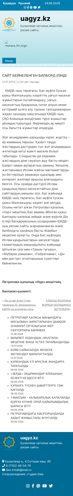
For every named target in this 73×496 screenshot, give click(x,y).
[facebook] (28, 7)
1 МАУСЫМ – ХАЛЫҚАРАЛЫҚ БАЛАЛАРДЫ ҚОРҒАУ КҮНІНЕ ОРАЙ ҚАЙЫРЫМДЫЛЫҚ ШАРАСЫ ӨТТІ (40, 402)
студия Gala (35, 474)
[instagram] (25, 7)
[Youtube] (35, 7)
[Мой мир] (31, 7)
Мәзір (9, 61)
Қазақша (9, 3)
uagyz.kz (35, 18)
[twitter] (39, 7)
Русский (24, 3)
